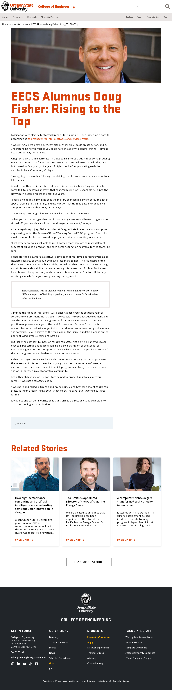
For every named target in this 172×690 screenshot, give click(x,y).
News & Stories (20, 24)
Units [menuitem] (165, 17)
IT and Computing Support (139, 658)
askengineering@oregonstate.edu (28, 657)
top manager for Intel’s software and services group (58, 138)
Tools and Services (58, 642)
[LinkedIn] (19, 664)
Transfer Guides (95, 652)
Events (52, 647)
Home (5, 24)
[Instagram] (13, 664)
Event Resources (134, 642)
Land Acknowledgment (77, 681)
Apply (90, 642)
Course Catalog (95, 663)
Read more (22, 540)
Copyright (117, 681)
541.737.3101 (17, 652)
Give (51, 663)
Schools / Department (60, 658)
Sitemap (126, 681)
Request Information (98, 637)
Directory (54, 637)
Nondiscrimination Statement (100, 681)
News (52, 652)
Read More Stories (89, 562)
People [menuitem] (139, 17)
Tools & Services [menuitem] (153, 17)
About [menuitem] (5, 17)
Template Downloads (136, 647)
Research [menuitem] (32, 17)
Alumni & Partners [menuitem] (50, 17)
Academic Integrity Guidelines (140, 652)
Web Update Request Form (139, 637)
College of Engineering (56, 6)
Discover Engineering (98, 647)
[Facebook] (37, 664)
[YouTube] (25, 664)
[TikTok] (31, 664)
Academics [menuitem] (18, 17)
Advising (91, 658)
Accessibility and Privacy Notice (55, 681)
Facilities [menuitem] (129, 17)
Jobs (51, 668)
